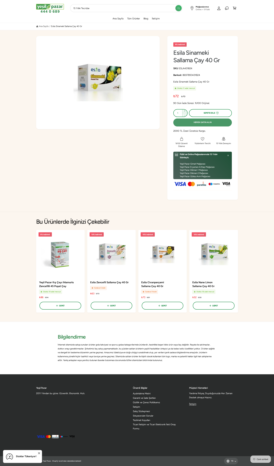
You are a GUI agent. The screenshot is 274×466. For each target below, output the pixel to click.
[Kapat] (228, 155)
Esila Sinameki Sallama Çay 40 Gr (66, 26)
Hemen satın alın (203, 122)
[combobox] (126, 8)
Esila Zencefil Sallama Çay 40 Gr (109, 282)
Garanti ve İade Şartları (144, 398)
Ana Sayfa (44, 26)
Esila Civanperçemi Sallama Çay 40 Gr (152, 284)
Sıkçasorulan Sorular (143, 415)
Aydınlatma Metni (141, 393)
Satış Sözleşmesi (141, 411)
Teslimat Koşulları (141, 420)
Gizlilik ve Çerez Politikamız (146, 402)
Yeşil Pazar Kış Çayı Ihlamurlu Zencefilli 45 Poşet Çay (56, 284)
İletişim (136, 406)
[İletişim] (227, 8)
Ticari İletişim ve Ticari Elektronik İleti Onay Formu (154, 426)
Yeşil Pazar (47, 461)
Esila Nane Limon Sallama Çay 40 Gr (203, 284)
